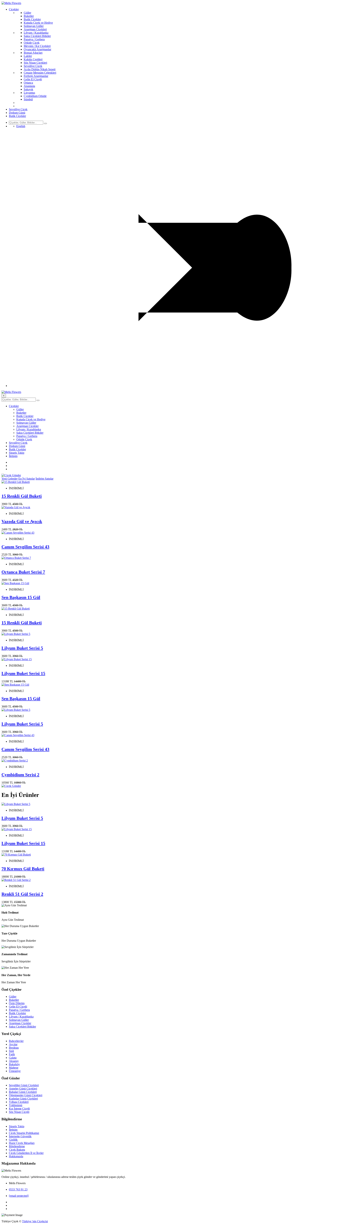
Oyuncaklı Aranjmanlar (37, 49)
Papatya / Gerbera (34, 39)
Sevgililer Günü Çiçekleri (24, 1085)
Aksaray (14, 1061)
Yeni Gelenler (9, 478)
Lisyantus (29, 92)
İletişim (13, 456)
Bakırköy (14, 1064)
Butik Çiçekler (32, 19)
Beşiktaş (14, 1047)
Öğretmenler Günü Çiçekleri (25, 1095)
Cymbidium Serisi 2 (20, 774)
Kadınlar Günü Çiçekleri (23, 1098)
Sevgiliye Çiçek (33, 66)
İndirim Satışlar (44, 478)
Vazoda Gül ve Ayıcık (21, 521)
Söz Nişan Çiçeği (19, 1111)
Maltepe (13, 1067)
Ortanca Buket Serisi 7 (23, 572)
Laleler (28, 56)
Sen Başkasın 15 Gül (20, 597)
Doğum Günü (17, 112)
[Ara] (45, 123)
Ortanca (28, 82)
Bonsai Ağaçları (33, 52)
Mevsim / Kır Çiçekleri (37, 46)
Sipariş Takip (16, 452)
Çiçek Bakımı (17, 1149)
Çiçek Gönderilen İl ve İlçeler (26, 1153)
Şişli (11, 1051)
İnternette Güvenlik (20, 1136)
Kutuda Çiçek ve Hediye (38, 22)
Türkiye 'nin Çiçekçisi (35, 1221)
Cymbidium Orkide (35, 96)
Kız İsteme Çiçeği (19, 1108)
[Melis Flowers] (11, 3)
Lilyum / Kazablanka (36, 32)
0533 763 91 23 (18, 1189)
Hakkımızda (16, 1156)
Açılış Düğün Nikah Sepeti (39, 69)
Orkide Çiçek (31, 42)
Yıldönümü (15, 1105)
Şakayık (28, 89)
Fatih (12, 1054)
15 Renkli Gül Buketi (21, 496)
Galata (13, 1057)
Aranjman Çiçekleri (35, 29)
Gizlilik (13, 1139)
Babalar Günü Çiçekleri (23, 1091)
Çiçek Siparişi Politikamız (24, 1133)
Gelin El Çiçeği (33, 79)
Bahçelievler (16, 1041)
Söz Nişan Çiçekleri (35, 62)
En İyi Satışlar (26, 478)
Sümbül (28, 99)
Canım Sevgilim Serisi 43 (25, 546)
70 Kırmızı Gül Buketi (22, 868)
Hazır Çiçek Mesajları (21, 1143)
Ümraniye (15, 1071)
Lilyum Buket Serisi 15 (23, 673)
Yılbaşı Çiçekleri (19, 1101)
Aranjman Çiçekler (27, 426)
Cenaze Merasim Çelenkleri (40, 72)
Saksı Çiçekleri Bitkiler (37, 36)
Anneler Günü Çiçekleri (23, 1088)
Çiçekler (14, 9)
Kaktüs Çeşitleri (33, 59)
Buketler (29, 16)
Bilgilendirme (17, 1146)
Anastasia (29, 86)
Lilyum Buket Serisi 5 (22, 648)
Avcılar (13, 1044)
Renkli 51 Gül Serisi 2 (22, 894)
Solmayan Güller (34, 26)
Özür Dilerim (16, 1003)
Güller (27, 12)
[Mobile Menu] (182, 385)
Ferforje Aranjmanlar (36, 76)
